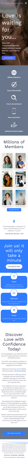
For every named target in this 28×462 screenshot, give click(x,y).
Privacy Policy (14, 455)
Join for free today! (20, 371)
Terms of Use (7, 455)
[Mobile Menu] (26, 3)
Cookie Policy (21, 455)
